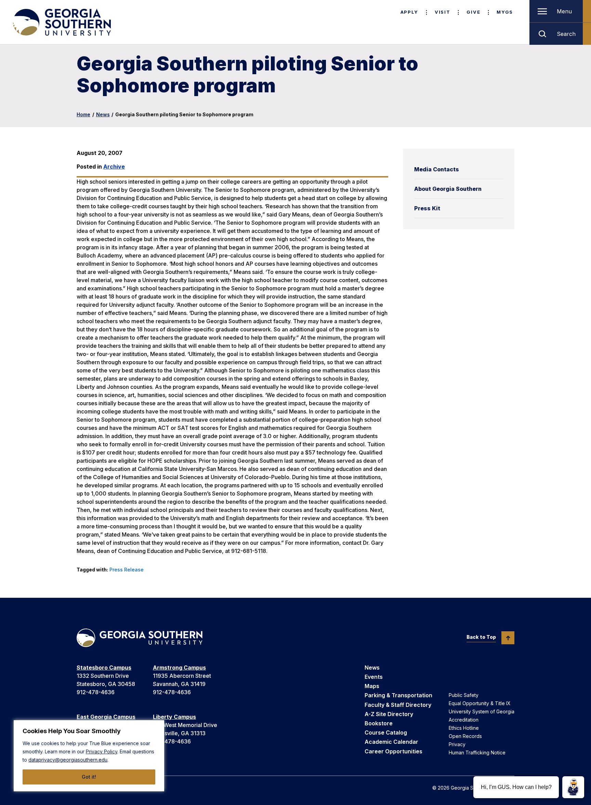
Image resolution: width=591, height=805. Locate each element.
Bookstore (379, 723)
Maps (372, 686)
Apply (409, 12)
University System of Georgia (481, 711)
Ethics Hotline (464, 728)
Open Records (465, 736)
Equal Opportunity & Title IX (480, 703)
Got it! (89, 777)
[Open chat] (573, 787)
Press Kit (427, 208)
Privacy (457, 744)
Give (473, 12)
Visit (442, 12)
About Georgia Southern (448, 188)
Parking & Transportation (398, 695)
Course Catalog (386, 732)
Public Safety (463, 695)
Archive (114, 166)
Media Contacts (436, 169)
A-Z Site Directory (389, 714)
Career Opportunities (393, 751)
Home (83, 114)
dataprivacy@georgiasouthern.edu (67, 760)
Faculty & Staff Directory (398, 704)
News (103, 114)
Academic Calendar (391, 741)
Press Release (126, 569)
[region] (89, 755)
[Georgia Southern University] (61, 22)
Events (374, 676)
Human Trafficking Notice (477, 752)
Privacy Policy (101, 751)
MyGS (505, 12)
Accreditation (463, 720)
